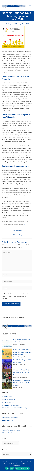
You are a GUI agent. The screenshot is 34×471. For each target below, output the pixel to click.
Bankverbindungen (7, 420)
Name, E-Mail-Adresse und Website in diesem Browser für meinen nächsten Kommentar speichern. (16, 296)
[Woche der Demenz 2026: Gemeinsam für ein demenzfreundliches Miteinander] (7, 354)
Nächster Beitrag (17, 235)
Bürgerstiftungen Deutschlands (11, 430)
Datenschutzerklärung (22, 468)
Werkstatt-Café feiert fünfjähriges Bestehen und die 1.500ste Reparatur (22, 372)
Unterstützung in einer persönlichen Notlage (14, 407)
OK (7, 468)
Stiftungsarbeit (10, 24)
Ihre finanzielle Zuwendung (9, 417)
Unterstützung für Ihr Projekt (10, 405)
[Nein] (32, 465)
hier (24, 224)
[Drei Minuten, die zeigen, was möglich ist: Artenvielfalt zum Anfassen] (7, 384)
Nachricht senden (7, 396)
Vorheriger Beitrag (17, 230)
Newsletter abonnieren (8, 399)
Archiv (4, 24)
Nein (11, 468)
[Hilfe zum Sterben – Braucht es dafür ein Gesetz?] (7, 343)
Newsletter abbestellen (8, 402)
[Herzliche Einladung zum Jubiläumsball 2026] (7, 364)
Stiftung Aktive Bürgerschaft (10, 433)
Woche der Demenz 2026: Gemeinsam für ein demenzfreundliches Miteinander (22, 352)
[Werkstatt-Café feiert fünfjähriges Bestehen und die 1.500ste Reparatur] (7, 374)
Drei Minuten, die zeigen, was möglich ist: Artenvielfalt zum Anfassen (21, 382)
